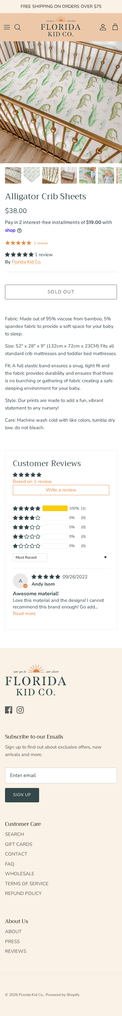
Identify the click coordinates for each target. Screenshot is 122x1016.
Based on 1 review (32, 481)
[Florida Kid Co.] (61, 27)
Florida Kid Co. (26, 262)
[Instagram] (20, 710)
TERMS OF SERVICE (26, 884)
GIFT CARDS (18, 844)
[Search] (21, 27)
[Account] (101, 27)
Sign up (22, 795)
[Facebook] (8, 710)
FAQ (9, 864)
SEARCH (14, 834)
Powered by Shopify (62, 994)
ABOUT (13, 931)
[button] (20, 254)
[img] (46, 577)
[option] (61, 102)
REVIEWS (15, 951)
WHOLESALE (19, 874)
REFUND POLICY (23, 893)
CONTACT (16, 854)
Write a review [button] (61, 490)
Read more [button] (24, 613)
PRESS (12, 941)
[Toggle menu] (7, 27)
